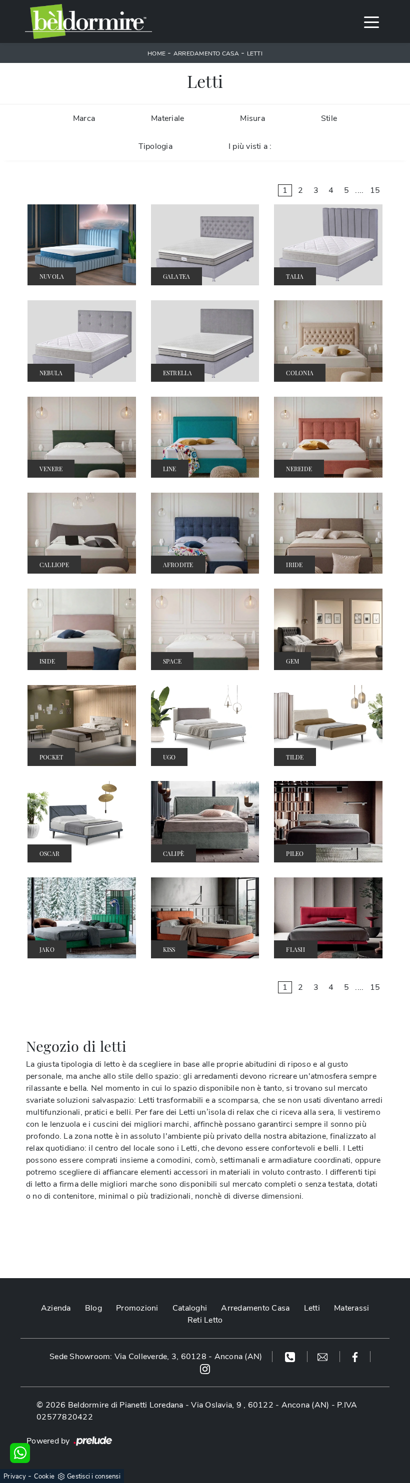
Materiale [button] (167, 118)
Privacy (15, 1476)
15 (375, 190)
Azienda (56, 1308)
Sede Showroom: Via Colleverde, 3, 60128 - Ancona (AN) (156, 1356)
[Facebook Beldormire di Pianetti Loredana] (355, 1356)
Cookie (44, 1476)
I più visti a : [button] (250, 146)
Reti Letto (205, 1320)
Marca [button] (84, 118)
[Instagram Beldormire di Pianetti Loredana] (205, 1368)
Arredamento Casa (206, 53)
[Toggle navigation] (371, 21)
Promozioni (137, 1308)
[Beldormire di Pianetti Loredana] (88, 21)
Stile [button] (329, 118)
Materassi (351, 1308)
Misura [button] (252, 118)
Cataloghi (189, 1308)
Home (157, 53)
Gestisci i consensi (93, 1476)
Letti (254, 53)
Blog (93, 1308)
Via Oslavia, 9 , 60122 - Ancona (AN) (260, 1405)
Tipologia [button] (155, 146)
